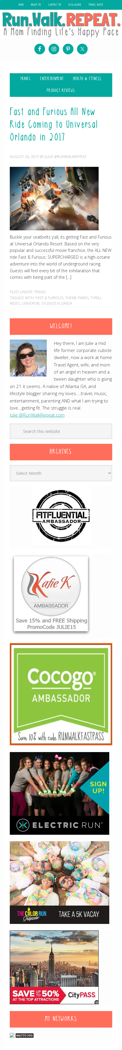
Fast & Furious (49, 297)
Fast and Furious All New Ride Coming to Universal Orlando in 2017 (54, 125)
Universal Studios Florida (47, 303)
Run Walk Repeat (61, 24)
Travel (40, 291)
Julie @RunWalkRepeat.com (37, 415)
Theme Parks (77, 297)
